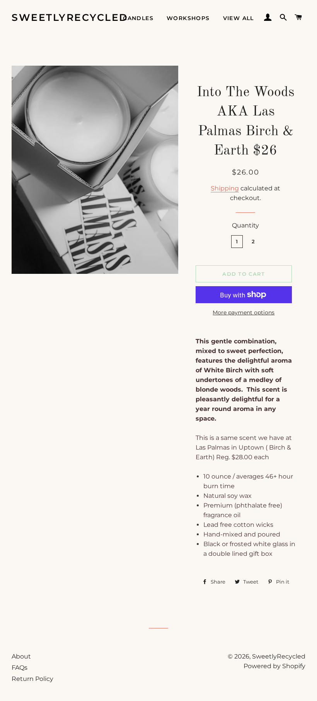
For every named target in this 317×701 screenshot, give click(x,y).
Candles (138, 18)
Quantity (245, 225)
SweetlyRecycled (70, 17)
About (21, 656)
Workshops (188, 18)
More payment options (243, 312)
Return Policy (32, 678)
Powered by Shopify (274, 666)
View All (238, 18)
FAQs (19, 667)
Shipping (225, 188)
